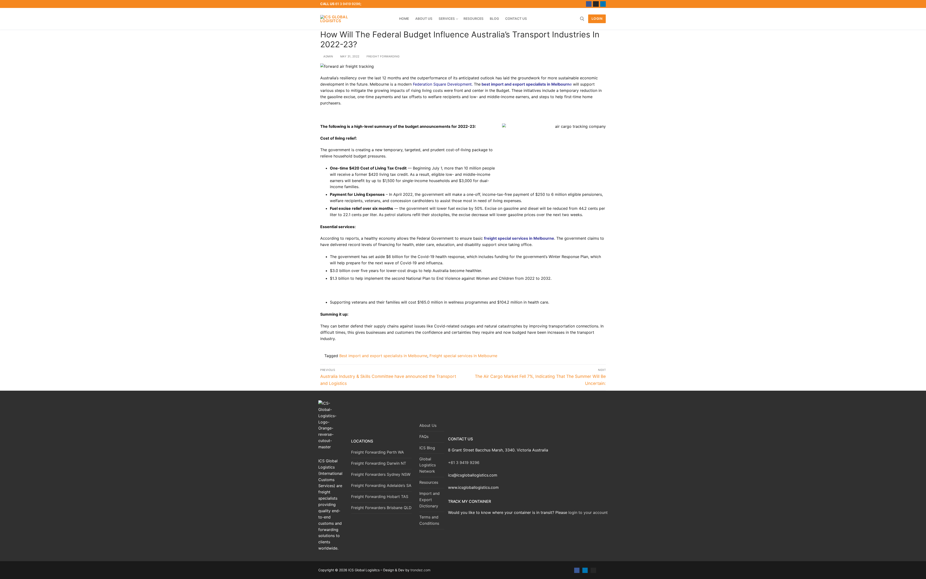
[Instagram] (596, 4)
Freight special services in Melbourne (463, 355)
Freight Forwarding (383, 56)
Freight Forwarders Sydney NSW (380, 474)
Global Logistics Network (427, 465)
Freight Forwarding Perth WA (377, 452)
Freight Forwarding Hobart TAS (379, 496)
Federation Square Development (442, 84)
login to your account (588, 512)
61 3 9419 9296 (347, 4)
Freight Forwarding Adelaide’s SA (381, 485)
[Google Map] (601, 570)
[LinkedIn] (603, 4)
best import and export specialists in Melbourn (526, 84)
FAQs (424, 436)
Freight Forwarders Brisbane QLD (381, 507)
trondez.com (420, 570)
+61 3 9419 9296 (463, 462)
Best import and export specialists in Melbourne (383, 355)
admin (328, 56)
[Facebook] (589, 4)
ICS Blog (427, 447)
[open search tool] (582, 19)
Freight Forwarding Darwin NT (378, 463)
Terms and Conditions (429, 520)
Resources (428, 482)
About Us (427, 425)
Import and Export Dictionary (429, 499)
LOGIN (597, 18)
